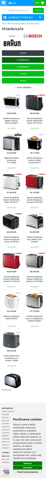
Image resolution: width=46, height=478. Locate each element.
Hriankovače (34, 24)
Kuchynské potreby (17, 24)
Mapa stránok (8, 442)
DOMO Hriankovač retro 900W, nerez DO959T (34, 239)
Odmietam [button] (27, 468)
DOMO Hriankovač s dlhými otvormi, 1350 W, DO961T (11, 120)
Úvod (4, 24)
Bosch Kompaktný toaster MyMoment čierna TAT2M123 (34, 120)
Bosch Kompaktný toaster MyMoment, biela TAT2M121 (11, 200)
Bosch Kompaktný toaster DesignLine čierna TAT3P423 (12, 239)
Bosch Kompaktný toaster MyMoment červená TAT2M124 (11, 279)
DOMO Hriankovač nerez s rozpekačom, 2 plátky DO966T (34, 318)
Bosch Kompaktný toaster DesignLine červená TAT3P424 (35, 200)
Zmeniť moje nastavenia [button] (27, 472)
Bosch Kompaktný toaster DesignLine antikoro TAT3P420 (34, 279)
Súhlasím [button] (28, 463)
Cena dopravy (8, 411)
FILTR (24, 53)
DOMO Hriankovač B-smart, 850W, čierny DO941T (34, 160)
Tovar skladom (24, 87)
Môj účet (6, 459)
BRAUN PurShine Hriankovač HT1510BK (11, 160)
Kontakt (5, 424)
